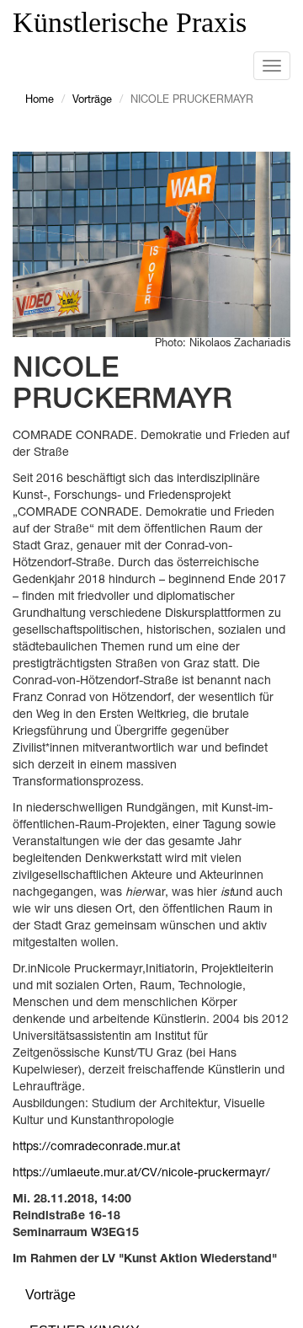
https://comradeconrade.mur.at (96, 1148)
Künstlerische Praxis (130, 22)
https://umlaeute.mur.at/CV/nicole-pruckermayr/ (141, 1174)
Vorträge (92, 100)
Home (39, 100)
